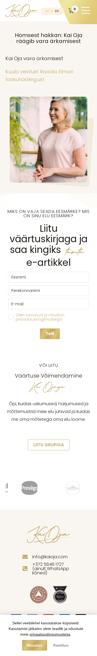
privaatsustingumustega (50, 634)
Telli (50, 334)
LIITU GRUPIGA (48, 445)
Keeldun (61, 645)
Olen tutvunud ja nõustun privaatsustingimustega (40, 317)
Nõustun (35, 645)
